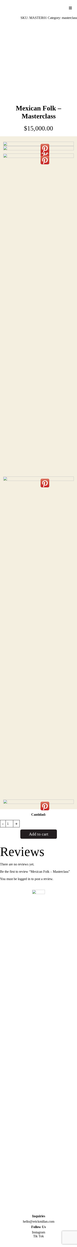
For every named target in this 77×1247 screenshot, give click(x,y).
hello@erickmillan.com (38, 1221)
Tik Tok (38, 1236)
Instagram (38, 1232)
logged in (24, 879)
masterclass (69, 18)
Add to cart (38, 834)
